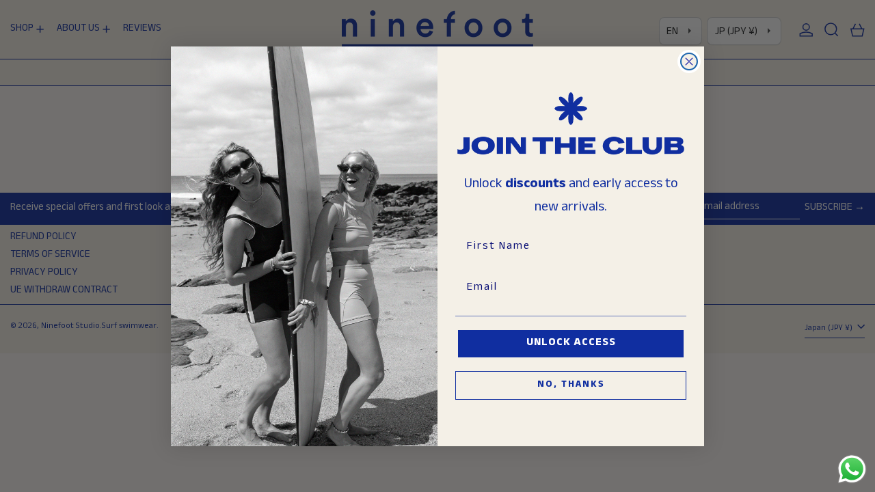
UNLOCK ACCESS (571, 343)
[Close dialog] (689, 61)
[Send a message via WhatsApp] (852, 469)
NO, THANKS (571, 385)
